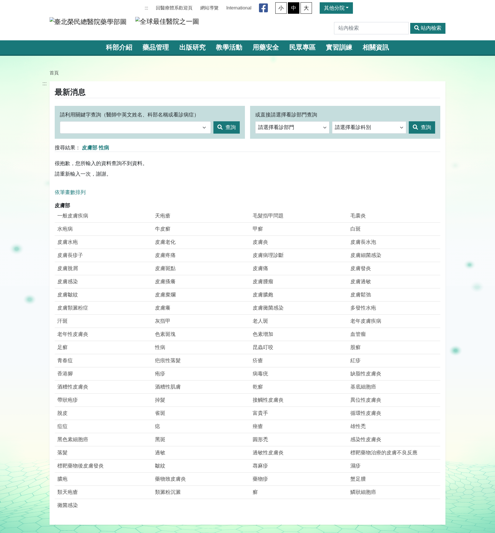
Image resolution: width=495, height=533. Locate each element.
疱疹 (160, 374)
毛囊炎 (358, 216)
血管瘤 (358, 334)
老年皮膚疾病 (365, 321)
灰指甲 (162, 321)
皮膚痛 (260, 268)
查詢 (230, 127)
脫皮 (62, 413)
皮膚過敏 (360, 281)
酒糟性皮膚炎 (72, 387)
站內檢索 (431, 28)
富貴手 (260, 413)
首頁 (54, 72)
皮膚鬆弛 (360, 295)
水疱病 (65, 229)
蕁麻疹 (260, 466)
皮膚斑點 (165, 268)
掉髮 (160, 400)
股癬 (355, 347)
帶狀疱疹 (67, 400)
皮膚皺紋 (67, 295)
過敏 (160, 452)
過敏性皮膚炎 (268, 452)
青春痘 (65, 360)
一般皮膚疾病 (72, 216)
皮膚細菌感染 (365, 255)
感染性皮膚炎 (365, 439)
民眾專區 (302, 47)
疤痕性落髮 (168, 360)
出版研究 (192, 47)
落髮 (62, 452)
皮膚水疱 (67, 242)
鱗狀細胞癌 (363, 492)
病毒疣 (260, 374)
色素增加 (263, 334)
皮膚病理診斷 (268, 255)
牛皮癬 (162, 229)
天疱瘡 (162, 216)
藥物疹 (260, 479)
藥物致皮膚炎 (170, 479)
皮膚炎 (260, 242)
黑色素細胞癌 (72, 439)
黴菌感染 (67, 505)
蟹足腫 (358, 479)
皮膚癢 (162, 308)
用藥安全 (266, 47)
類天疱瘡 (67, 492)
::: (146, 7)
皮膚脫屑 (67, 268)
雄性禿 (358, 426)
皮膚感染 (67, 281)
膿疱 (62, 479)
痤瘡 (258, 426)
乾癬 (258, 387)
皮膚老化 (165, 242)
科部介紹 (119, 47)
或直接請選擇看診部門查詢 (286, 115)
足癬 (62, 347)
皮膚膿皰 (263, 295)
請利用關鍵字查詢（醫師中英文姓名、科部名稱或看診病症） (129, 115)
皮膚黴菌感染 (268, 308)
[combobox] (135, 127)
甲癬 (258, 229)
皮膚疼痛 (165, 255)
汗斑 (62, 321)
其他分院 (334, 8)
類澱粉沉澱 (168, 492)
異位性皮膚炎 (365, 400)
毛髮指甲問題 (268, 216)
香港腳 (65, 374)
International (239, 7)
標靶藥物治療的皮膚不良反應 (383, 452)
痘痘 (62, 426)
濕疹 (355, 466)
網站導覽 (209, 7)
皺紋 (160, 466)
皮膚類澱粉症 (72, 308)
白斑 (355, 229)
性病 (160, 347)
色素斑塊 (165, 334)
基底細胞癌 (363, 387)
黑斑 (160, 439)
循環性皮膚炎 (365, 413)
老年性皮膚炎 (72, 334)
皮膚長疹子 (70, 255)
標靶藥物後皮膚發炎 (80, 466)
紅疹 (355, 360)
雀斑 (160, 413)
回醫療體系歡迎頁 (174, 7)
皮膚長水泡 (363, 242)
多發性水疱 (363, 308)
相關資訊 (376, 47)
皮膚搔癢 (165, 281)
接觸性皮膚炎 (268, 400)
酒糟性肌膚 (168, 387)
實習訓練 (339, 47)
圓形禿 (260, 439)
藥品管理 (156, 47)
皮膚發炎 (360, 268)
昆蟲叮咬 (263, 347)
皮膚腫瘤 (263, 281)
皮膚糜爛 (165, 295)
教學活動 (229, 47)
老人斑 (260, 321)
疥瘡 (258, 360)
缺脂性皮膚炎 (365, 374)
